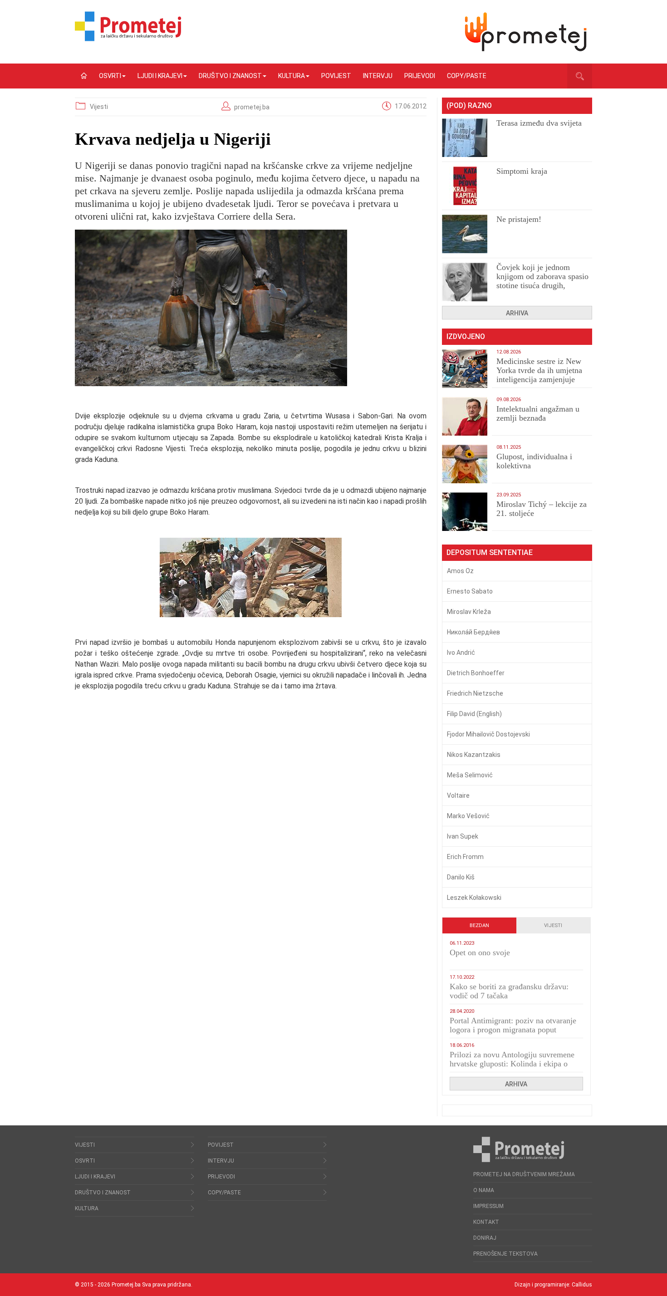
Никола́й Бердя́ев (473, 632)
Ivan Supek (462, 836)
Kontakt (486, 1222)
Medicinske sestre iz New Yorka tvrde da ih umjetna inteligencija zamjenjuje (539, 370)
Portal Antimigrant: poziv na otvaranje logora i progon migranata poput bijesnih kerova (513, 1029)
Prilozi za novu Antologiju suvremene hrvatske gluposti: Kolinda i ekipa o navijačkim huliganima (512, 1063)
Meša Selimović (470, 775)
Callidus (582, 1284)
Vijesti (99, 106)
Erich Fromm (465, 856)
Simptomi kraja (521, 171)
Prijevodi (419, 75)
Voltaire (458, 795)
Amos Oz (460, 570)
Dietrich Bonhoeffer (476, 673)
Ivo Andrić (461, 652)
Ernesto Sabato (470, 591)
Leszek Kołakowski (474, 897)
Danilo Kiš (461, 877)
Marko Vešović (468, 816)
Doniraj (484, 1238)
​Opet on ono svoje (480, 952)
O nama (483, 1190)
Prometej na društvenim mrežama (524, 1174)
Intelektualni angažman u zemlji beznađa (537, 413)
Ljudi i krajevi (159, 75)
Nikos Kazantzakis (473, 754)
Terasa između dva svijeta (539, 123)
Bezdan (479, 925)
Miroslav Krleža (469, 611)
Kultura (291, 75)
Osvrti (110, 75)
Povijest (336, 75)
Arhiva (517, 313)
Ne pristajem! (518, 219)
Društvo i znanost (230, 75)
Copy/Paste (466, 75)
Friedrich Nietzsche (475, 693)
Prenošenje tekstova (505, 1254)
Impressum (488, 1206)
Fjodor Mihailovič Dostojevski (488, 734)
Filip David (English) (474, 713)
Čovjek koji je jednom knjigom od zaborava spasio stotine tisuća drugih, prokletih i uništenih (542, 281)
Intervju (377, 75)
